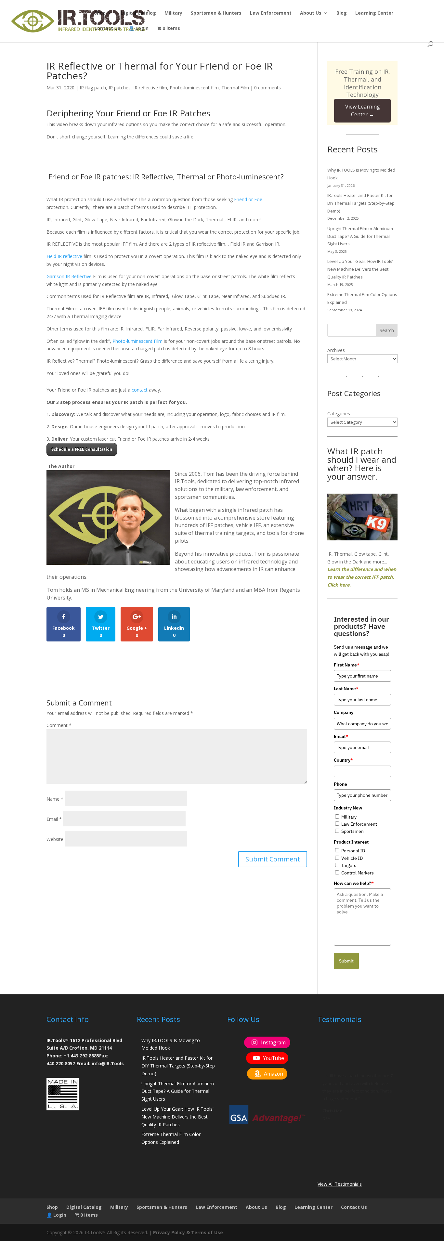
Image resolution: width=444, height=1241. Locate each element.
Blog (341, 13)
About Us (310, 13)
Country (343, 760)
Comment (59, 725)
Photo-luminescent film (194, 87)
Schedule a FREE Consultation (81, 449)
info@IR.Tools (108, 1063)
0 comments (267, 87)
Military (173, 13)
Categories (338, 413)
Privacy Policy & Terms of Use (188, 1232)
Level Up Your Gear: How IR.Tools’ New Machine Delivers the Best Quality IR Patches (360, 269)
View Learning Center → (362, 110)
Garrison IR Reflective (69, 276)
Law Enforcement (271, 13)
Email (54, 819)
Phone (340, 784)
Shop (100, 13)
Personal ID (353, 851)
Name (54, 799)
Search (387, 330)
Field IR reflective (64, 256)
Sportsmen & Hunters (216, 13)
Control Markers (357, 873)
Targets (348, 865)
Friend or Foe (248, 199)
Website (54, 839)
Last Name (346, 689)
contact (140, 390)
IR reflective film (150, 87)
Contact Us (107, 28)
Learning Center (374, 13)
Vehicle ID (352, 858)
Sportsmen (352, 831)
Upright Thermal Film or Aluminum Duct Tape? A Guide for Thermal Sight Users (360, 236)
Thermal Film (235, 87)
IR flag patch (93, 87)
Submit (346, 961)
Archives (336, 350)
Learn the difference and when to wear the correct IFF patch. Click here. (361, 577)
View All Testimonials (340, 1184)
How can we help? (354, 883)
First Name (346, 665)
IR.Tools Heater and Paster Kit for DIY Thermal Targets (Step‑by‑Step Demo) (361, 203)
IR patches (120, 87)
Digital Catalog (138, 13)
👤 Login (139, 28)
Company (343, 712)
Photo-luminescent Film (137, 341)
